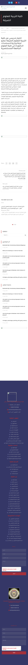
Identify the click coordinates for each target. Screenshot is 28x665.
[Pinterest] (16, 163)
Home (2, 28)
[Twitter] (9, 3)
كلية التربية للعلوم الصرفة (6, 53)
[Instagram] (14, 3)
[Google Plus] (10, 163)
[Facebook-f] (19, 3)
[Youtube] (16, 3)
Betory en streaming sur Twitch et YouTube (12, 250)
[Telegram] (12, 3)
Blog (7, 28)
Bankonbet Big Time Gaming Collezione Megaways (14, 245)
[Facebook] (6, 163)
